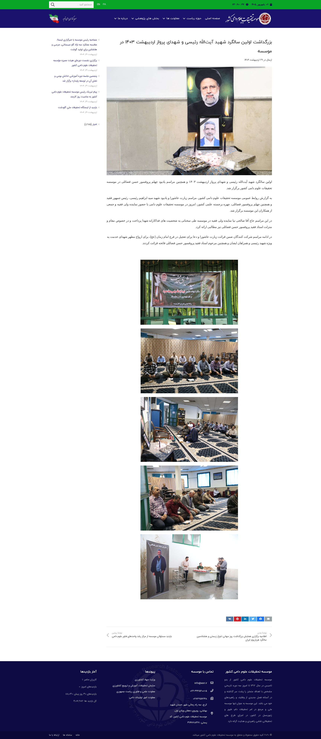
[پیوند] (247, 19)
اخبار (95, 124)
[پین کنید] (237, 619)
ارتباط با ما (54, 735)
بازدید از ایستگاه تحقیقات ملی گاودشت (77, 107)
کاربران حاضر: (90, 680)
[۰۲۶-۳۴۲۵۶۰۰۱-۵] (210, 691)
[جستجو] (53, 4)
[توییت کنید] (253, 619)
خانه (78, 735)
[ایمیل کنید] (268, 619)
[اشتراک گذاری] (260, 619)
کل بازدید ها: (90, 701)
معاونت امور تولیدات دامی (142, 697)
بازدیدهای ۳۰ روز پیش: (85, 694)
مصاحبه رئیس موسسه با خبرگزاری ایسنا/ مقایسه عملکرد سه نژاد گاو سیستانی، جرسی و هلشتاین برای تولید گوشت (74, 44)
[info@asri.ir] (210, 683)
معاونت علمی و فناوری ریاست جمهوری (135, 691)
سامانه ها (67, 735)
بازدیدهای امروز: (88, 687)
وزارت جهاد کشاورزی (145, 680)
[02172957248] (210, 699)
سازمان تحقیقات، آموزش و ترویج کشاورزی (134, 686)
